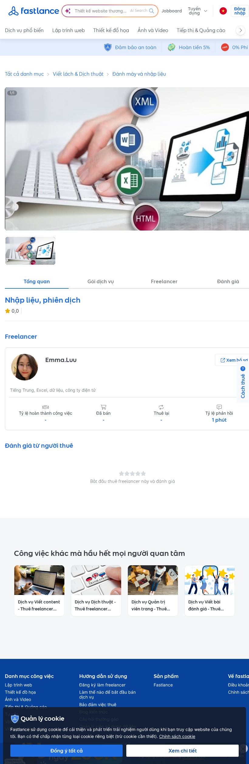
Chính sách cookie (177, 736)
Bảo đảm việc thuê (97, 704)
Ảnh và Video (153, 30)
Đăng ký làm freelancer (102, 685)
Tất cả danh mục (24, 74)
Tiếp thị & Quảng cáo (201, 30)
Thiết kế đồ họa (111, 30)
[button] (197, 11)
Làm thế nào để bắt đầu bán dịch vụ (107, 694)
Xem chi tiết (183, 750)
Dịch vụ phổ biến (24, 30)
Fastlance (163, 685)
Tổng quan (37, 281)
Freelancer (164, 281)
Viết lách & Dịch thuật (78, 74)
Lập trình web (68, 30)
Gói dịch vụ (100, 281)
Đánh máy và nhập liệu (139, 74)
